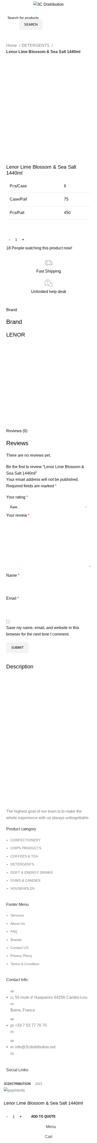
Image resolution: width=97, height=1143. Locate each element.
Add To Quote (43, 1116)
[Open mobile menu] (9, 19)
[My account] (91, 19)
